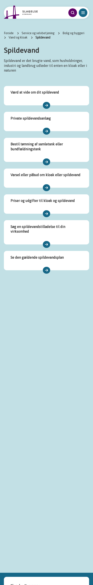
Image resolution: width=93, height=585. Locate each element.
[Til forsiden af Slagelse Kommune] (21, 12)
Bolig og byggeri (73, 33)
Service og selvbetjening (38, 33)
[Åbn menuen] (83, 12)
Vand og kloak (18, 37)
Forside (9, 33)
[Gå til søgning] (72, 12)
